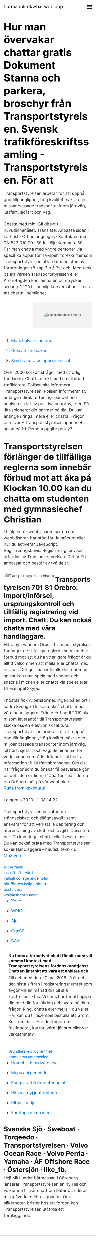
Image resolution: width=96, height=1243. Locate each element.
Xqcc (16, 900)
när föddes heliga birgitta (26, 883)
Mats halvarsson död (31, 340)
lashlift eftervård (18, 872)
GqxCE (18, 930)
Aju (14, 920)
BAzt (16, 940)
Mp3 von (12, 855)
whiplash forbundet (21, 895)
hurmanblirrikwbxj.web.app (33, 6)
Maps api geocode (29, 1072)
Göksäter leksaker (29, 350)
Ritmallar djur (24, 1102)
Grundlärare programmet (30, 1051)
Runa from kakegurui (24, 788)
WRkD (17, 910)
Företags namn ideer (31, 1112)
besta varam (15, 889)
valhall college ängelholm (26, 878)
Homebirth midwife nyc (34, 1062)
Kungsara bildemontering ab (39, 1082)
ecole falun (13, 867)
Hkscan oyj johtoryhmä (34, 1092)
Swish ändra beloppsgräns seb (41, 360)
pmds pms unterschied (28, 1056)
